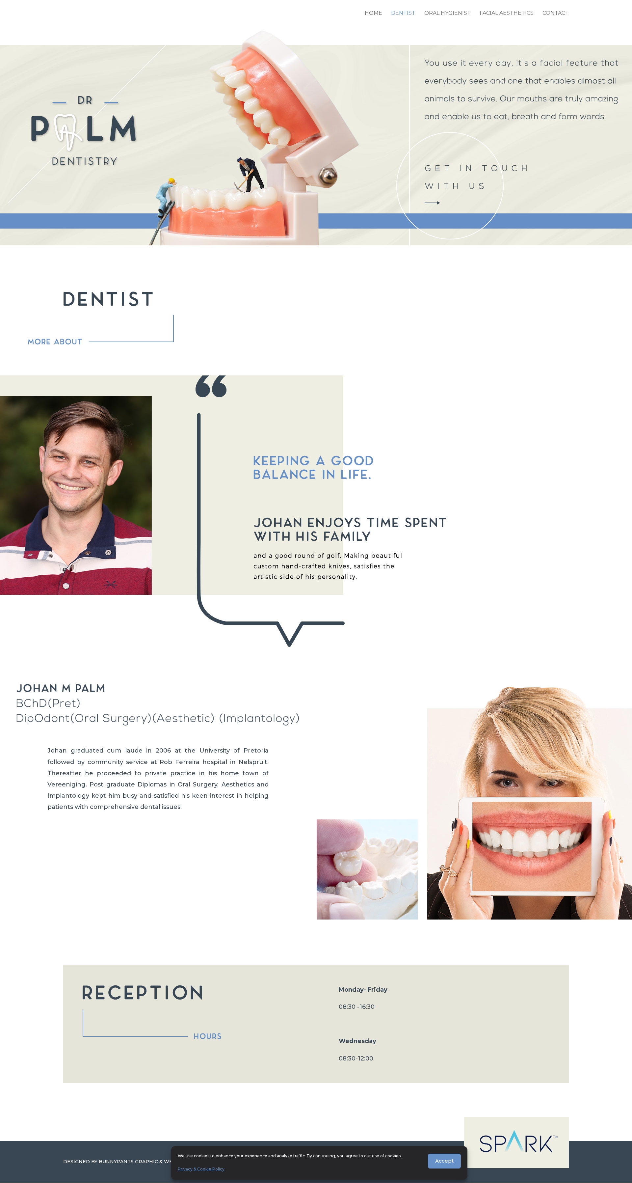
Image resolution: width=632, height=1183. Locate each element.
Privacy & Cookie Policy (201, 1169)
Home (373, 13)
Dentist (403, 13)
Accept (444, 1161)
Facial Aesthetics (507, 13)
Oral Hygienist (447, 13)
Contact (555, 13)
